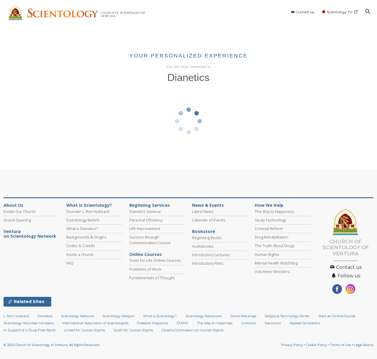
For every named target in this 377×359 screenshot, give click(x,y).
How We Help (269, 205)
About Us (13, 205)
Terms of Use (340, 345)
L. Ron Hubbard (16, 316)
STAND (182, 323)
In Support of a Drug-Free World (29, 330)
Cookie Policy (316, 345)
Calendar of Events (208, 220)
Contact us (304, 12)
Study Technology (270, 220)
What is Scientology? (89, 205)
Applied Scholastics (305, 323)
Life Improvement (144, 228)
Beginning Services (149, 205)
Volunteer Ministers (272, 271)
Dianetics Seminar (145, 211)
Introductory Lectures (211, 254)
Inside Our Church (20, 211)
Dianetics (44, 316)
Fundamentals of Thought (152, 277)
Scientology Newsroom (204, 316)
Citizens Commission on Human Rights (192, 330)
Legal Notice (363, 345)
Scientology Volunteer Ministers (29, 323)
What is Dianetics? (82, 228)
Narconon (273, 323)
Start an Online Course (336, 316)
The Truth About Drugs (275, 245)
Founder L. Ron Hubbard (87, 211)
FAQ (69, 263)
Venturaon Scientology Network (30, 234)
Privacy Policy (292, 345)
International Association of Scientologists (95, 323)
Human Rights (267, 254)
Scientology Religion (118, 316)
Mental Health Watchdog (276, 263)
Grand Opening (17, 220)
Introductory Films (207, 263)
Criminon (248, 323)
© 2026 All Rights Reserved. (52, 345)
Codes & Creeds (80, 245)
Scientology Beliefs (83, 220)
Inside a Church (80, 254)
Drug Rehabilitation (271, 237)
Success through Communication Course (150, 239)
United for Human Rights (84, 330)
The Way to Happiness (274, 211)
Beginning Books (207, 237)
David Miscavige (243, 316)
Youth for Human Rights (133, 330)
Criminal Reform (269, 228)
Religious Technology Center (287, 316)
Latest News (203, 211)
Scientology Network (77, 316)
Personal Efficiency (146, 220)
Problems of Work (145, 269)
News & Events (208, 205)
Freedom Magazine (152, 323)
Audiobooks (203, 246)
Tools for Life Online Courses (155, 260)
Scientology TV (339, 12)
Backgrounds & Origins (86, 237)
